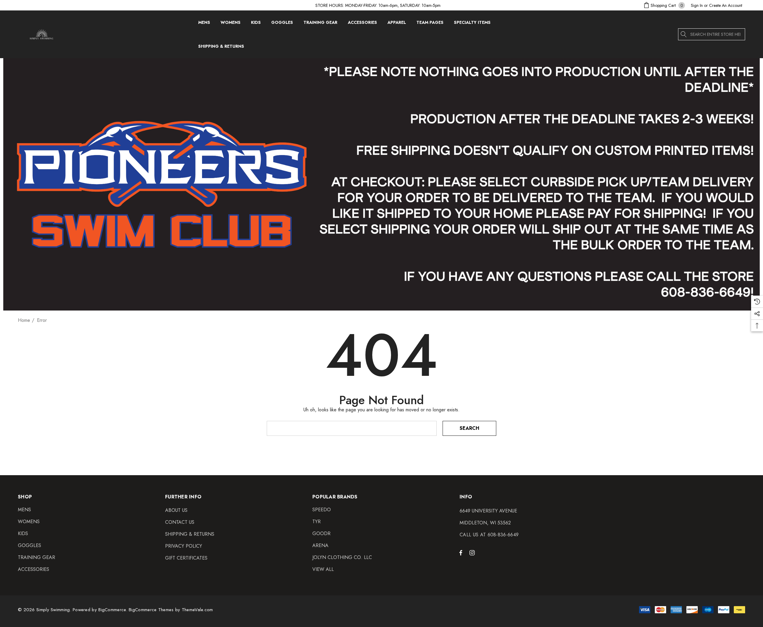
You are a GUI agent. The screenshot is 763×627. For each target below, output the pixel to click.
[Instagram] (473, 552)
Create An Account (725, 5)
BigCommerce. (113, 609)
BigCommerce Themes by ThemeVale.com (171, 609)
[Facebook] (460, 552)
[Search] (684, 34)
